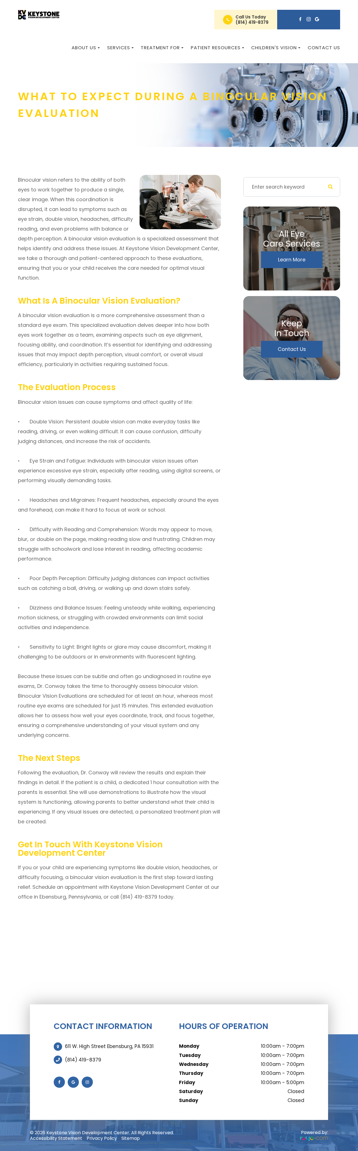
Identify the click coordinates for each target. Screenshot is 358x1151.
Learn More (291, 259)
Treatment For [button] (160, 47)
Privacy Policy (102, 1138)
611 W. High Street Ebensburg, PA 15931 (109, 1046)
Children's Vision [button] (274, 47)
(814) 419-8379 (251, 22)
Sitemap (130, 1138)
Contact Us (324, 47)
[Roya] (314, 1138)
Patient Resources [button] (216, 47)
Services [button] (118, 47)
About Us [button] (84, 47)
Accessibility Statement (56, 1138)
